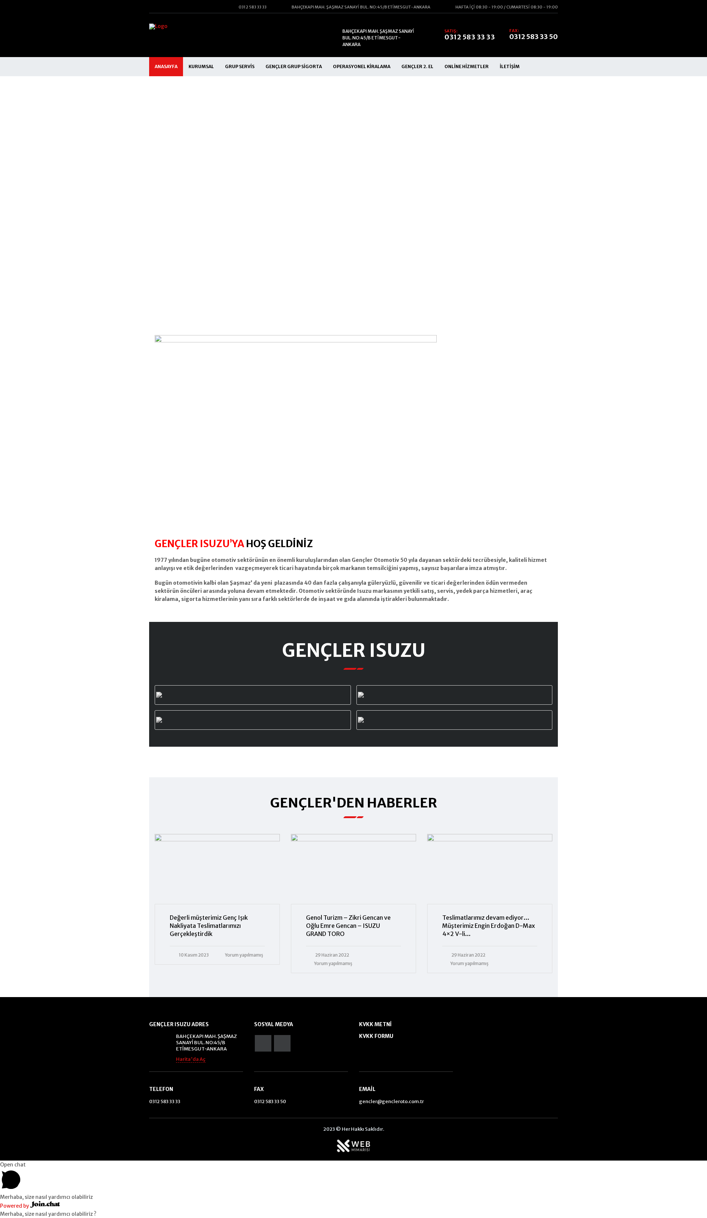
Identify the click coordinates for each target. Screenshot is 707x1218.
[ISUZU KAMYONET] (253, 720)
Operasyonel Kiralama (361, 66)
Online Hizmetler (466, 66)
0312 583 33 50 (533, 36)
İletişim (510, 66)
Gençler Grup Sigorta (293, 66)
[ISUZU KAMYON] (454, 720)
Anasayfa (166, 66)
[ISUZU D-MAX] (253, 695)
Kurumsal (201, 66)
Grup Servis (239, 66)
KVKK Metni (375, 1024)
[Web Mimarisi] (353, 1146)
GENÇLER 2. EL (417, 66)
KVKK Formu (376, 1036)
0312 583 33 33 (469, 37)
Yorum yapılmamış (244, 955)
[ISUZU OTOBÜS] (454, 695)
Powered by (15, 1206)
